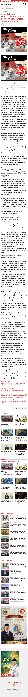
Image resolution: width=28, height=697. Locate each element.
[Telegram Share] (22, 408)
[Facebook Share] (13, 408)
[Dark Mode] (23, 4)
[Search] (26, 4)
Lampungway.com (9, 4)
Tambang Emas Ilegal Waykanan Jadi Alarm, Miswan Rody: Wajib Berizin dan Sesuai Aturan (14, 394)
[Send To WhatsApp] (25, 408)
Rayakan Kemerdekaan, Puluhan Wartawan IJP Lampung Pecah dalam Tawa (13, 384)
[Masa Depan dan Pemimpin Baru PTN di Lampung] (7, 432)
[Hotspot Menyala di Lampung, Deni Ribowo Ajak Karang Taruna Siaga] (5, 573)
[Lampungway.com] (14, 682)
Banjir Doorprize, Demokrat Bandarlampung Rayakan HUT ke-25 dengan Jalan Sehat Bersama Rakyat (17, 579)
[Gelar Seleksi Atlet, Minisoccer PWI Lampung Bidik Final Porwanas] (5, 587)
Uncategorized (5, 11)
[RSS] (14, 684)
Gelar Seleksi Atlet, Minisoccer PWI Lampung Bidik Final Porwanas (17, 586)
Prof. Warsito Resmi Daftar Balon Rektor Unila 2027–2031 (18, 538)
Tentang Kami (16, 689)
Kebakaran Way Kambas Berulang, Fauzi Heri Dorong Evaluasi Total (18, 517)
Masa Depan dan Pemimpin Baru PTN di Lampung (12, 391)
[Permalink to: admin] (2, 24)
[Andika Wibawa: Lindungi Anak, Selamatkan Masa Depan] (5, 601)
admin (5, 24)
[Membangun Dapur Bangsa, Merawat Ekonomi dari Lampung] (21, 418)
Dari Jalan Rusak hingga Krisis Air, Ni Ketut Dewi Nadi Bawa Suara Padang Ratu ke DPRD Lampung (18, 546)
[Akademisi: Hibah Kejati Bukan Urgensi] (7, 447)
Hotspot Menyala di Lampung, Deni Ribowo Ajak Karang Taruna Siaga (18, 572)
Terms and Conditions (14, 691)
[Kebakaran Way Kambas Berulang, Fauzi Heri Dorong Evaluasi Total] (5, 518)
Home (9, 689)
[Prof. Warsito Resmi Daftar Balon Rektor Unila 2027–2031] (5, 539)
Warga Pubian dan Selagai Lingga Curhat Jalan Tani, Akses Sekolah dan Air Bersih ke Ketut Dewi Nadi (18, 531)
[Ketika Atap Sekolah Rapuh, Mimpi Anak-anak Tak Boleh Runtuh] (5, 525)
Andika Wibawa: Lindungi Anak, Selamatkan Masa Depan (17, 600)
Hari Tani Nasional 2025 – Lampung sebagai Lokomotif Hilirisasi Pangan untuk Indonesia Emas (13, 401)
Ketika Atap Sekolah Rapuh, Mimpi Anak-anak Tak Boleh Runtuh (18, 524)
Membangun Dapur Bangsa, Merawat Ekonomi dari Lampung (11, 387)
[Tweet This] (16, 408)
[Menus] (2, 4)
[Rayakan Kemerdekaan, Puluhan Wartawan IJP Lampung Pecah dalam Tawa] (7, 418)
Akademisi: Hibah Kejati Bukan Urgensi (12, 397)
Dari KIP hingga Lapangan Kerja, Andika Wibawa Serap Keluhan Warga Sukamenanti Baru (18, 553)
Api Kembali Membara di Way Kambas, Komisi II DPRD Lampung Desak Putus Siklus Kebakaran (18, 593)
